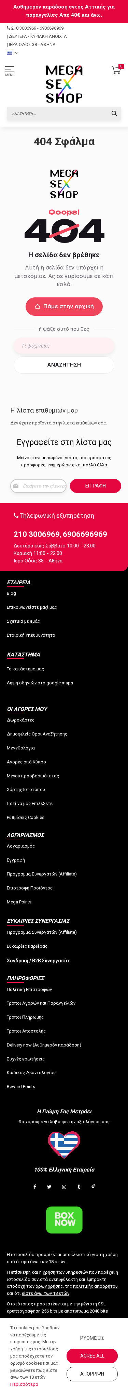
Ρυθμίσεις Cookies (25, 817)
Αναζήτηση (64, 364)
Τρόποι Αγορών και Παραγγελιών (41, 1003)
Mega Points (19, 901)
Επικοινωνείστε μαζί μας (32, 607)
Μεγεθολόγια (21, 747)
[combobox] (64, 113)
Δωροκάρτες (20, 720)
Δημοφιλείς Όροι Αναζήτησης (37, 734)
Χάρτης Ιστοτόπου (26, 789)
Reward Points (21, 1086)
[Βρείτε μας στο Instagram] (64, 1187)
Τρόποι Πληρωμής (25, 1017)
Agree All (92, 1356)
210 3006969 (23, 28)
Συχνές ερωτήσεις (26, 1058)
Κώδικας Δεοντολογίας (31, 1072)
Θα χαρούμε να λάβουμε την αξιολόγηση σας (64, 1121)
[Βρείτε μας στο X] (49, 1187)
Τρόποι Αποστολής (26, 1031)
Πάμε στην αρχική (68, 306)
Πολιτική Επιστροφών (29, 989)
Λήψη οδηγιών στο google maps (40, 682)
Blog (11, 593)
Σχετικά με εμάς (23, 621)
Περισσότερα (24, 1384)
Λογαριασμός (21, 846)
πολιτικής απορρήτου (95, 1286)
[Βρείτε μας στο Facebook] (35, 1187)
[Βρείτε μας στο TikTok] (93, 1187)
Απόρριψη (92, 1374)
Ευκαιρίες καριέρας (27, 946)
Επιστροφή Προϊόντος (30, 887)
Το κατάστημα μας (25, 668)
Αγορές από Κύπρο (26, 761)
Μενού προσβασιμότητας (33, 775)
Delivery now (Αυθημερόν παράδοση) (44, 1045)
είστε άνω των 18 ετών (45, 1293)
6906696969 (51, 28)
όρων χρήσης (49, 1286)
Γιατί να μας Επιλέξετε (30, 803)
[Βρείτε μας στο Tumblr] (79, 1187)
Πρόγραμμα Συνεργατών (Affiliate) (42, 874)
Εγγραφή (16, 860)
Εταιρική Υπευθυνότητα (31, 635)
